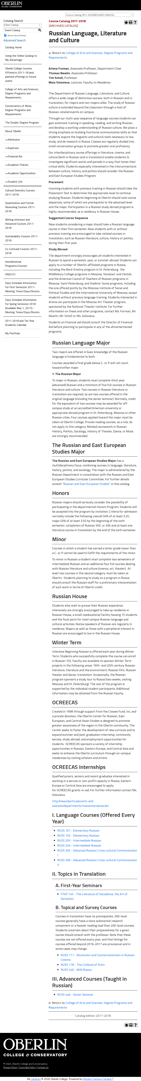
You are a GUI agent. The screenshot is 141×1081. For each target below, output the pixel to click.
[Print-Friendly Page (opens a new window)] (131, 22)
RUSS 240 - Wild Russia (76, 969)
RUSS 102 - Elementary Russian (78, 835)
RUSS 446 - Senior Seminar (75, 994)
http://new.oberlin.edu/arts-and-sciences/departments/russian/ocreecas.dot (80, 803)
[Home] (11, 4)
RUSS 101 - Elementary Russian (78, 830)
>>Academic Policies (16, 165)
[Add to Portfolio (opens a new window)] (126, 22)
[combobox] (99, 15)
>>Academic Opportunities (20, 173)
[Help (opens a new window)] (135, 22)
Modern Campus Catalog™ (98, 1079)
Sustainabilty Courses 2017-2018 (21, 238)
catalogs (36, 1079)
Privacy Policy (10, 1067)
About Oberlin (13, 131)
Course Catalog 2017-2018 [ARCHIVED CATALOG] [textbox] (90, 15)
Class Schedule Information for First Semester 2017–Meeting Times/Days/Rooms (22, 287)
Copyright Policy (27, 1067)
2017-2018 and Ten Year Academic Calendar (19, 323)
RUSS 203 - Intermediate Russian (79, 840)
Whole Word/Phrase (17, 35)
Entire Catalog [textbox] (11, 25)
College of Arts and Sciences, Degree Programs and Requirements (22, 93)
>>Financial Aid (13, 156)
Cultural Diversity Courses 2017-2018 (20, 192)
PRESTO (10, 274)
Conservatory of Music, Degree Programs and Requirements (18, 110)
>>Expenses (12, 148)
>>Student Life (14, 182)
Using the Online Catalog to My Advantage (21, 58)
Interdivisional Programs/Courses (16, 264)
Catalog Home (13, 47)
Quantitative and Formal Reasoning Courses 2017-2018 (20, 207)
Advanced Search (14, 40)
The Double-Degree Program (22, 122)
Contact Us (42, 1067)
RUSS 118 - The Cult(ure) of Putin (83, 964)
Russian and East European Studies (86, 483)
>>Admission (12, 139)
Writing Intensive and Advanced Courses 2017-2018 (19, 223)
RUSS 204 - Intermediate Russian (79, 845)
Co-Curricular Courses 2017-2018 (21, 251)
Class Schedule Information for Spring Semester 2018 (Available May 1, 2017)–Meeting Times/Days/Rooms (22, 306)
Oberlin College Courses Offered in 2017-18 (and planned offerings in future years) (20, 74)
